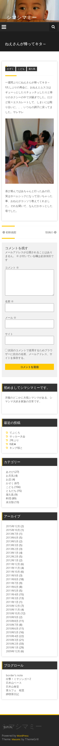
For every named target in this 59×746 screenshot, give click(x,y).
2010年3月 (12, 640)
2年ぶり (14, 440)
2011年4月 (12, 594)
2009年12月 (13, 651)
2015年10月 (13, 530)
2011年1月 (12, 602)
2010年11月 (13, 609)
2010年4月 (12, 636)
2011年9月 (12, 575)
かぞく (10, 68)
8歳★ (13, 444)
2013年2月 (12, 549)
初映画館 (11, 232)
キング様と (16, 448)
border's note (14, 675)
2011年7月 (12, 583)
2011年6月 (12, 587)
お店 (8, 479)
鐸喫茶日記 (12, 694)
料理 (8, 498)
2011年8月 (12, 579)
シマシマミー (22, 17)
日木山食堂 (12, 686)
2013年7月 (12, 534)
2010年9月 (12, 617)
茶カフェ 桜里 (15, 690)
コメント (12, 267)
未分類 (10, 502)
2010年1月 (12, 647)
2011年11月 (13, 568)
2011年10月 (13, 572)
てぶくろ (15, 432)
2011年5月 (12, 590)
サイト (9, 334)
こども (21, 68)
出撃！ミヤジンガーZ (18, 679)
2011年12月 (13, 564)
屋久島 (32, 68)
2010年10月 (13, 613)
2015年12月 (13, 526)
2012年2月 (12, 556)
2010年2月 (12, 644)
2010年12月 (13, 606)
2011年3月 (12, 598)
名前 (9, 301)
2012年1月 (12, 560)
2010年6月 (12, 628)
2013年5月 (12, 541)
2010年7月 (12, 625)
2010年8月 (12, 621)
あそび (10, 472)
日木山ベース (14, 683)
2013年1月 (12, 553)
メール (10, 317)
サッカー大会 (17, 436)
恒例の (49, 232)
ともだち (11, 491)
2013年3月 (12, 545)
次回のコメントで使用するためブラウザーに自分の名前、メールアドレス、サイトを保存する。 (28, 354)
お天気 (10, 475)
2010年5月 (12, 632)
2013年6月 (12, 537)
